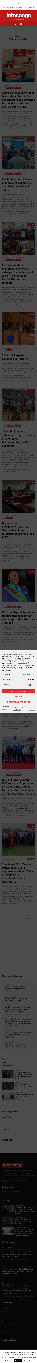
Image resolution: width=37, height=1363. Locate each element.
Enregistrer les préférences (18, 702)
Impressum (32, 710)
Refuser (18, 697)
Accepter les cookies (18, 691)
